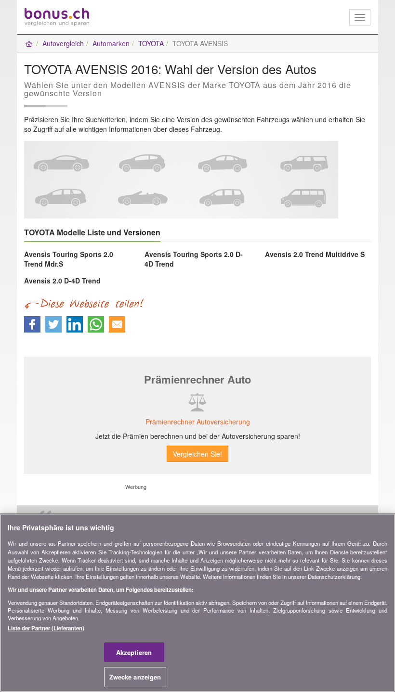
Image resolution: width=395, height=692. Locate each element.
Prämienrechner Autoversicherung (197, 421)
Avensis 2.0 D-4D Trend (62, 280)
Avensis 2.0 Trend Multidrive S (315, 254)
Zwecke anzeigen (135, 676)
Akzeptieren (134, 652)
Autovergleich (63, 43)
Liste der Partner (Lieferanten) (46, 628)
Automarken (111, 43)
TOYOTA (151, 43)
